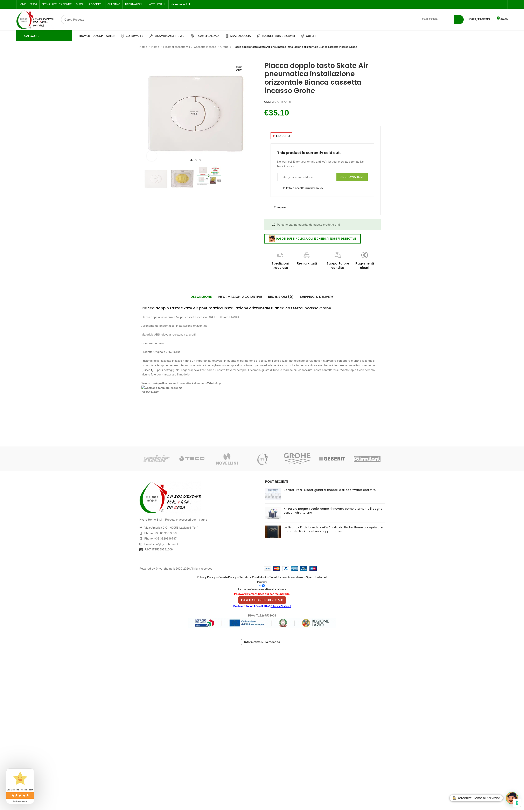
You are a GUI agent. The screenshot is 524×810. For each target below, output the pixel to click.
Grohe (224, 46)
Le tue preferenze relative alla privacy (262, 589)
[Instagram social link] (493, 4)
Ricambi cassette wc (176, 46)
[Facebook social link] (483, 4)
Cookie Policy (227, 577)
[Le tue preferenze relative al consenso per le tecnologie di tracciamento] (517, 803)
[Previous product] (372, 47)
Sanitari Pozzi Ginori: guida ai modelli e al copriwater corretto (330, 490)
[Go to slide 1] (191, 160)
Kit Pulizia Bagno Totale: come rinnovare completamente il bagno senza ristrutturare (333, 511)
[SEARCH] (459, 19)
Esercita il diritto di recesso (262, 600)
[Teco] (191, 459)
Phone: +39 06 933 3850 (160, 533)
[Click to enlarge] (152, 156)
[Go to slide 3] (200, 160)
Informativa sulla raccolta (262, 642)
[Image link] (199, 497)
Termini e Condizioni (252, 577)
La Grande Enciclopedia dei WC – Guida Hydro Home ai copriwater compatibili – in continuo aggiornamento (334, 529)
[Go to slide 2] (196, 160)
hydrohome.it (167, 568)
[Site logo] (35, 19)
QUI (153, 370)
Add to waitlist (352, 176)
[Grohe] (297, 459)
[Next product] (382, 47)
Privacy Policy (206, 577)
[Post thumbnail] (273, 494)
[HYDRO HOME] (261, 459)
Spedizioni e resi (316, 577)
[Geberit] (332, 459)
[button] (512, 798)
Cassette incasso (205, 46)
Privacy (262, 582)
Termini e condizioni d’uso (286, 577)
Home (143, 46)
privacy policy (314, 188)
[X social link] (488, 4)
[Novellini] (226, 459)
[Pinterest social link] (503, 4)
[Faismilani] (367, 459)
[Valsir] (156, 459)
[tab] (201, 297)
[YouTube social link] (498, 4)
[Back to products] (377, 47)
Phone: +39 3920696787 (160, 538)
